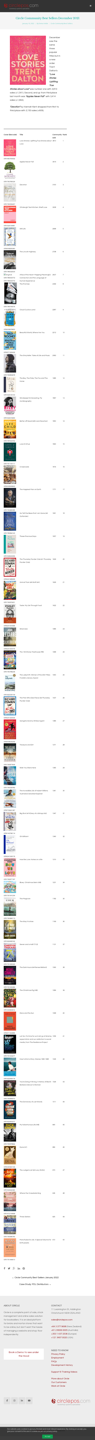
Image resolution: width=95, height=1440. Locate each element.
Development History (62, 1365)
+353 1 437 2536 (59, 1334)
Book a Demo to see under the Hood (24, 1354)
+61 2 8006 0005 (59, 1330)
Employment (57, 1358)
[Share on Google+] (14, 1268)
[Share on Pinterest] (24, 1268)
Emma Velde (43, 23)
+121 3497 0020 (59, 1337)
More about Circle (60, 1378)
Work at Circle (58, 1386)
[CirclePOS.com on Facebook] (7, 1400)
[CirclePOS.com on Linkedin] (22, 1400)
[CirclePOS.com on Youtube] (29, 1400)
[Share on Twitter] (9, 1268)
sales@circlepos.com (61, 1320)
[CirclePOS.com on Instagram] (14, 1400)
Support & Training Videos (64, 1372)
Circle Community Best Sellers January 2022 (35, 1277)
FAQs (54, 1361)
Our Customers (59, 1382)
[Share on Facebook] (4, 1268)
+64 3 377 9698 (58, 1326)
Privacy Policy (58, 1354)
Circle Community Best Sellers (62, 23)
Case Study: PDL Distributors (35, 1284)
